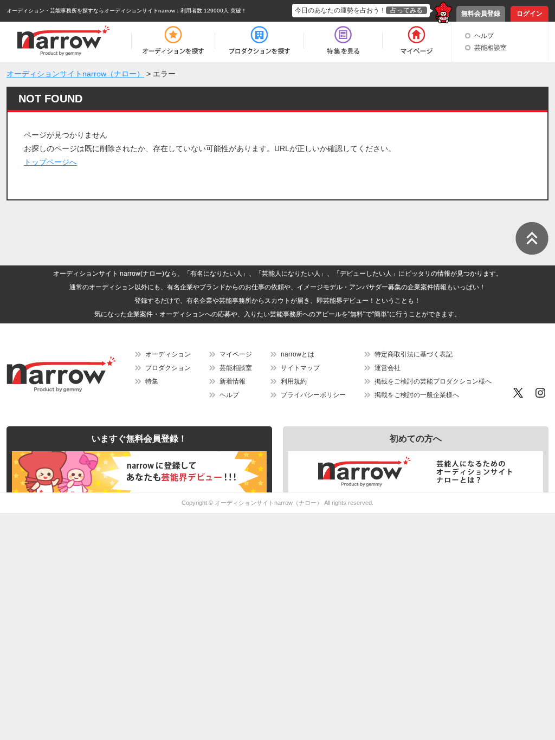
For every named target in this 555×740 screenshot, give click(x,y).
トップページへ (50, 162)
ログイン (530, 13)
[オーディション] (173, 40)
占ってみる (406, 10)
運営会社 (388, 368)
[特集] (343, 40)
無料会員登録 (480, 13)
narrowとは (297, 354)
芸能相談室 (490, 47)
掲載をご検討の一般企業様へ (417, 395)
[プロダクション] (259, 40)
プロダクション (168, 368)
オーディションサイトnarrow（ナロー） (268, 502)
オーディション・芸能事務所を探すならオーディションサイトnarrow (91, 11)
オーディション (168, 354)
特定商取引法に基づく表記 (414, 354)
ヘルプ (484, 36)
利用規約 (294, 381)
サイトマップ (300, 368)
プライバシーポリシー (313, 395)
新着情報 (233, 381)
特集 (151, 381)
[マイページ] (416, 40)
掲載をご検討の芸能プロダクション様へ (433, 381)
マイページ (236, 354)
